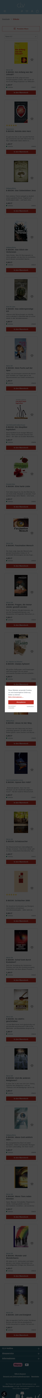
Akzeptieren (21, 702)
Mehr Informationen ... (15, 697)
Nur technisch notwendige (12, 706)
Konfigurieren (30, 706)
